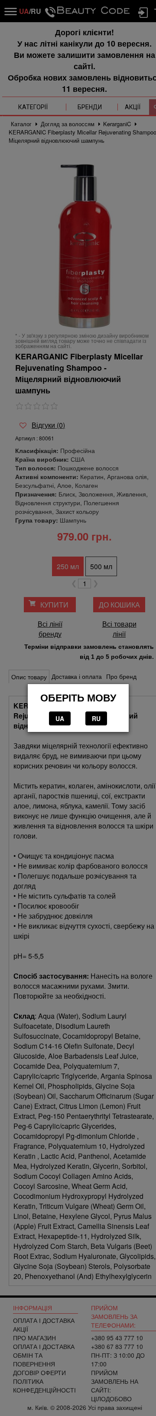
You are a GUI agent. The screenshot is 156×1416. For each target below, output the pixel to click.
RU (96, 718)
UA (59, 718)
